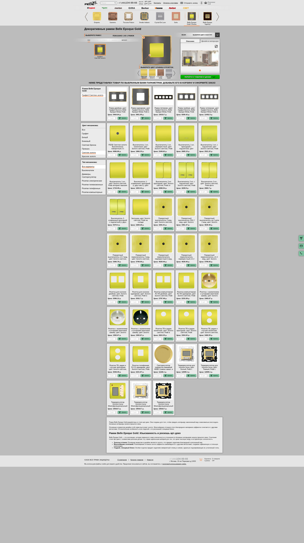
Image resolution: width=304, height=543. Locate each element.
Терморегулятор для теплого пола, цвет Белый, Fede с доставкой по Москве (186, 368)
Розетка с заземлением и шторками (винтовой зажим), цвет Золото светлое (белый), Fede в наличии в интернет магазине (117, 333)
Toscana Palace (128, 22)
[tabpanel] (200, 58)
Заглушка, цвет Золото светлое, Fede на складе (140, 220)
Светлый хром (169, 77)
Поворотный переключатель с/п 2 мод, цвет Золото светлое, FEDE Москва (209, 258)
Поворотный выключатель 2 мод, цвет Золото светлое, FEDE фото (163, 221)
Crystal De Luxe (160, 22)
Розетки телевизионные (92, 185)
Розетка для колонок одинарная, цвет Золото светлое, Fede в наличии (140, 295)
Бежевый (86, 141)
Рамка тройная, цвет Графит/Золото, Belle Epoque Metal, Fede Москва (186, 111)
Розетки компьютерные (92, 192)
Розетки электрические (92, 181)
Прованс (86, 149)
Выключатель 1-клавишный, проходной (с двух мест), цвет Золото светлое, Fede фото (140, 185)
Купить (124, 118)
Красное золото (152, 77)
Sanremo (113, 22)
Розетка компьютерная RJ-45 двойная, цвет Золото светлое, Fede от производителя (163, 295)
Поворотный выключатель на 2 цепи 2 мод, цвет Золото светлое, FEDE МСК (209, 221)
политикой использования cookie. (174, 464)
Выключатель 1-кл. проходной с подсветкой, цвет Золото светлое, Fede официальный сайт (186, 148)
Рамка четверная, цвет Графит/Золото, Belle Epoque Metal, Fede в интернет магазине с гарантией (209, 112)
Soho (176, 22)
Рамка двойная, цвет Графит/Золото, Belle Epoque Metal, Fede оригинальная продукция (117, 112)
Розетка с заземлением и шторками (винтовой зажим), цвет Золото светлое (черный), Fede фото (140, 332)
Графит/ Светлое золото (100, 57)
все (89, 40)
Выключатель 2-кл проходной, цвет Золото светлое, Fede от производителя (163, 184)
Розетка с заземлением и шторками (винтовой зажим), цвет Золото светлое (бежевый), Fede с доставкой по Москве (209, 296)
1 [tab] (200, 70)
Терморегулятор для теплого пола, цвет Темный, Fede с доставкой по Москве (209, 368)
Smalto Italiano (144, 22)
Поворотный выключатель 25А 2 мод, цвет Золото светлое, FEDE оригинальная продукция (186, 223)
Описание (190, 41)
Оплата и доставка (170, 3)
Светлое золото (144, 77)
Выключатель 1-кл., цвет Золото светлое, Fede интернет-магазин (117, 183)
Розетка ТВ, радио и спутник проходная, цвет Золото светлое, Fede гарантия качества (117, 368)
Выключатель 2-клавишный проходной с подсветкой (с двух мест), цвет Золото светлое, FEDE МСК (117, 222)
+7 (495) (128, 3)
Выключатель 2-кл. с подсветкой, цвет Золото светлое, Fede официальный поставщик (186, 185)
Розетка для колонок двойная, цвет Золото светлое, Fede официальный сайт (118, 295)
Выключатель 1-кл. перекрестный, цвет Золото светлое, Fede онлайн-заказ (163, 147)
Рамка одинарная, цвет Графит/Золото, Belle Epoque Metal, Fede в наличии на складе (140, 111)
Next (217, 16)
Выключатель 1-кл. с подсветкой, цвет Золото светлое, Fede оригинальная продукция (209, 148)
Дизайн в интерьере (210, 41)
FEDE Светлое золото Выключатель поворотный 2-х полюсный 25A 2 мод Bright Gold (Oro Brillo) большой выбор (118, 149)
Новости (150, 460)
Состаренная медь (160, 77)
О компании (122, 460)
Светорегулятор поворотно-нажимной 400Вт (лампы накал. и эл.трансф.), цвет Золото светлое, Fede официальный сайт (163, 370)
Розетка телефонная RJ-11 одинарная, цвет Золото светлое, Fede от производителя (140, 368)
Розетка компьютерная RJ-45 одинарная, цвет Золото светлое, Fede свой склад (186, 295)
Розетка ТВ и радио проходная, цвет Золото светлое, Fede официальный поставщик (186, 332)
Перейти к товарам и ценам (198, 77)
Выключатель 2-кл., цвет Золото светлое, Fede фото (209, 183)
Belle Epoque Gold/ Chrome (191, 23)
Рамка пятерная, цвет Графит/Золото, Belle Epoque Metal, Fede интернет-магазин (163, 111)
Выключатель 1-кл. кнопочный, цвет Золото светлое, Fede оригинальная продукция (141, 148)
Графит (85, 134)
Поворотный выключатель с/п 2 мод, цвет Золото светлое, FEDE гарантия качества (118, 259)
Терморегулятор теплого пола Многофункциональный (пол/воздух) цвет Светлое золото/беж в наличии (117, 407)
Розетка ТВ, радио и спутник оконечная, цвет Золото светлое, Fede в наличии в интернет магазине (209, 332)
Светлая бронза (89, 145)
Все (83, 130)
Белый (85, 137)
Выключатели (88, 170)
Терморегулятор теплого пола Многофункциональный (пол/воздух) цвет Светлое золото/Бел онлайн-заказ (140, 407)
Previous (86, 16)
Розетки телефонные (91, 188)
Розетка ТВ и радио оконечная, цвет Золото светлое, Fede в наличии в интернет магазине (163, 332)
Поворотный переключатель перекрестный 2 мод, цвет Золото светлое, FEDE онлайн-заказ (163, 259)
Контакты (157, 3)
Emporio (97, 22)
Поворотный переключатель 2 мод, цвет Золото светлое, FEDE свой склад (140, 258)
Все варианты (88, 167)
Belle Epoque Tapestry (207, 23)
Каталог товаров (137, 460)
